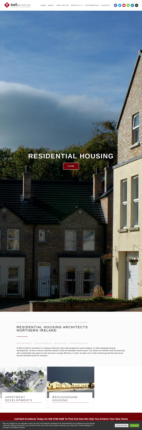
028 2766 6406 (56, 419)
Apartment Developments (18, 399)
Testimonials (92, 5)
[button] (2, 161)
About (51, 5)
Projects (76, 5)
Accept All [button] (134, 425)
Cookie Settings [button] (121, 425)
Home (43, 5)
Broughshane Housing (65, 399)
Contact (105, 5)
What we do (62, 5)
